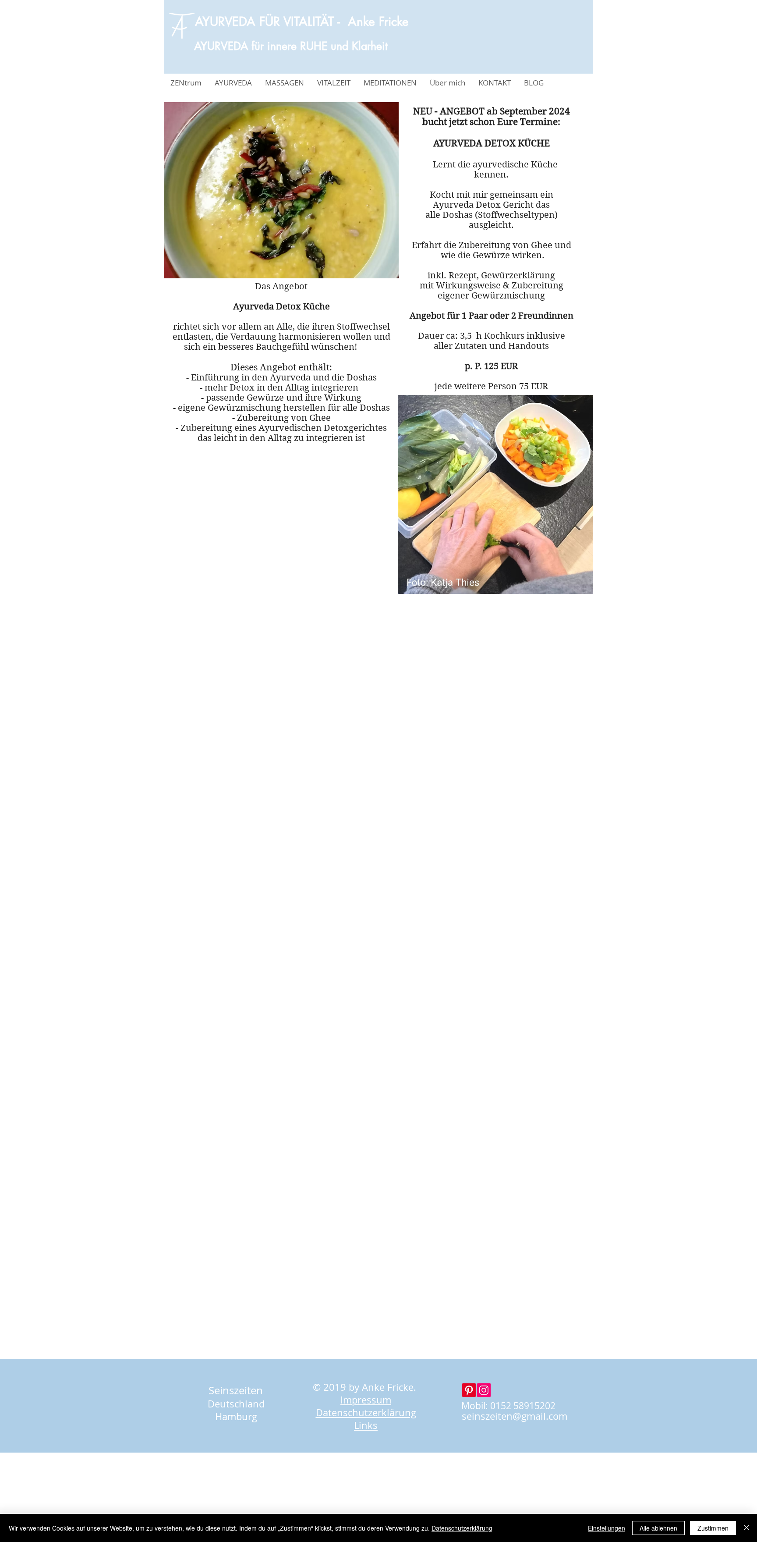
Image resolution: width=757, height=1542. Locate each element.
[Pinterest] (469, 1390)
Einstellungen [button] (606, 1528)
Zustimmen (713, 1528)
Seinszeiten (236, 1390)
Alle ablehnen (658, 1528)
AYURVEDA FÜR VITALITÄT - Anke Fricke (302, 21)
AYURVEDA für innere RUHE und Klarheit (291, 46)
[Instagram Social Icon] (484, 1390)
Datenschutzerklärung (462, 1528)
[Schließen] (746, 1528)
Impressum (365, 1399)
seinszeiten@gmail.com (514, 1416)
